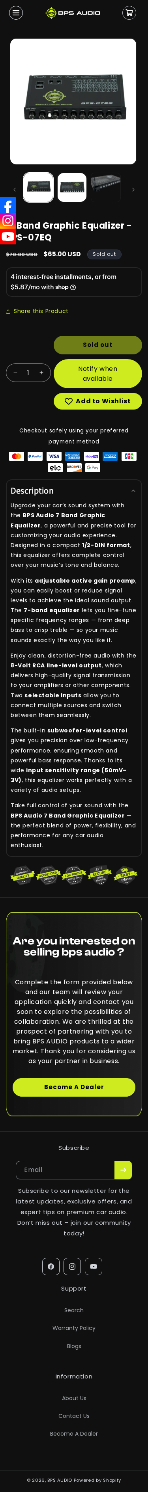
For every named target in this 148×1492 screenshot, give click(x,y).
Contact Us (74, 1416)
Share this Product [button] (41, 311)
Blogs (74, 1346)
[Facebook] (8, 205)
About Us (74, 1398)
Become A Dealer (74, 1087)
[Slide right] (133, 189)
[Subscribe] (123, 1170)
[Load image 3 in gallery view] (106, 188)
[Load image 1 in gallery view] (38, 188)
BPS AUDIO (59, 1480)
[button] (15, 13)
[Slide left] (14, 189)
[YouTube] (8, 236)
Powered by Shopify (98, 1480)
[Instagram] (8, 221)
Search (74, 1310)
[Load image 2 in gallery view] (72, 188)
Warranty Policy (74, 1328)
